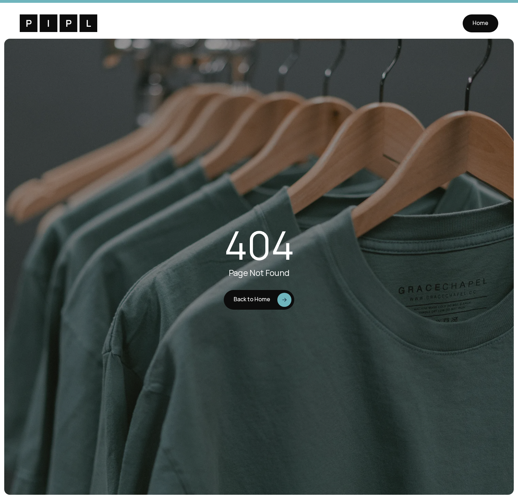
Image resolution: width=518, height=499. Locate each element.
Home (480, 23)
